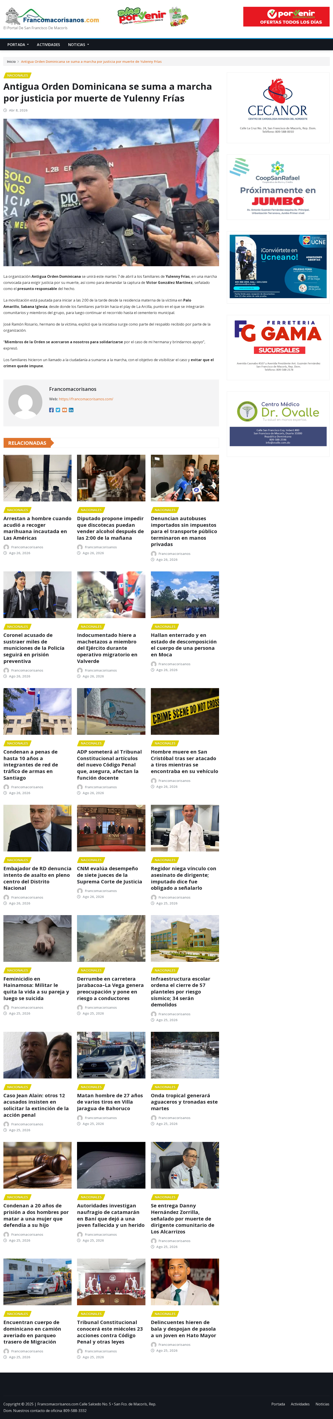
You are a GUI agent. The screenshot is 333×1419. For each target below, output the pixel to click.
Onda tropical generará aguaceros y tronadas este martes (184, 1102)
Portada (16, 44)
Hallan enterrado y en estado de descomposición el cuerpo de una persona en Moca (184, 644)
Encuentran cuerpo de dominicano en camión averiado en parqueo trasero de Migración (32, 1332)
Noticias (77, 44)
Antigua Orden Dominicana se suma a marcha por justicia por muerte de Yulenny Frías (91, 61)
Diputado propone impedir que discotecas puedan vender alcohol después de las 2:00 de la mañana (110, 528)
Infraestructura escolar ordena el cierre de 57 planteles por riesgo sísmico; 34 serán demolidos (180, 991)
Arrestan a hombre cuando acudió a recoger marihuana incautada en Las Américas (37, 528)
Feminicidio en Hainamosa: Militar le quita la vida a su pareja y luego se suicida (36, 988)
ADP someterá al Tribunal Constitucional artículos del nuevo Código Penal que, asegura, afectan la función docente (109, 764)
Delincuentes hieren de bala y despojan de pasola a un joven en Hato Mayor (183, 1328)
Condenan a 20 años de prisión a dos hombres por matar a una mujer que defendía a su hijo (36, 1215)
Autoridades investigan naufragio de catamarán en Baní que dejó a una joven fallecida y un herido (111, 1215)
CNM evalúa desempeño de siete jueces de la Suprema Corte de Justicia (109, 875)
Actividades (48, 44)
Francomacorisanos (73, 388)
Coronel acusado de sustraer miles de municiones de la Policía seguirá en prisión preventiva (34, 647)
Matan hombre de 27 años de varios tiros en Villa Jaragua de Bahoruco (110, 1102)
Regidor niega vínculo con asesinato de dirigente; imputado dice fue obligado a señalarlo (183, 878)
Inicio (11, 61)
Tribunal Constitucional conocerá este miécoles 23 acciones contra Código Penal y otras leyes (110, 1332)
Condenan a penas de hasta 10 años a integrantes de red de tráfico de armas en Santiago (30, 764)
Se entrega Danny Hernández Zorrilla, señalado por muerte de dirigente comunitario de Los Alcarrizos (182, 1218)
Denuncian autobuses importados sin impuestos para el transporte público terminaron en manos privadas (184, 531)
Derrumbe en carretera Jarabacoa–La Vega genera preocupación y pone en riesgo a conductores (110, 988)
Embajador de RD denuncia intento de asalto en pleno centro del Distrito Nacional (37, 878)
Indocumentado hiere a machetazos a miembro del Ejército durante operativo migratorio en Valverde (107, 647)
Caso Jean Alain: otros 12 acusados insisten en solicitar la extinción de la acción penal (36, 1105)
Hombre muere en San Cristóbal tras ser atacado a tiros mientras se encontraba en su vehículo (184, 761)
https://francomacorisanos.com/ (86, 398)
